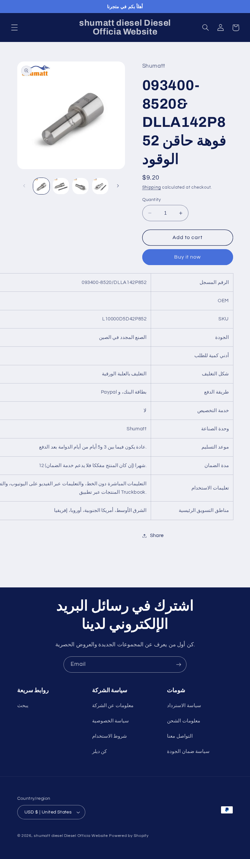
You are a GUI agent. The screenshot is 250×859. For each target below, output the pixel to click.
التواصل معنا (180, 736)
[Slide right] (118, 186)
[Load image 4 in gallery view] (100, 186)
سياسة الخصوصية (110, 720)
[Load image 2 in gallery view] (61, 186)
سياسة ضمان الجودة (188, 751)
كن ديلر (99, 751)
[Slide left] (24, 186)
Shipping (151, 187)
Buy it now (187, 257)
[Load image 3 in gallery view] (80, 186)
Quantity (151, 199)
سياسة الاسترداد (184, 705)
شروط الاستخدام (109, 736)
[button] (14, 27)
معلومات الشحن (183, 720)
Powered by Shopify (128, 836)
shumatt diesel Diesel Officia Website (71, 836)
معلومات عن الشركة (112, 705)
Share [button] (157, 535)
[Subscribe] (178, 664)
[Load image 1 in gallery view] (41, 186)
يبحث (22, 705)
